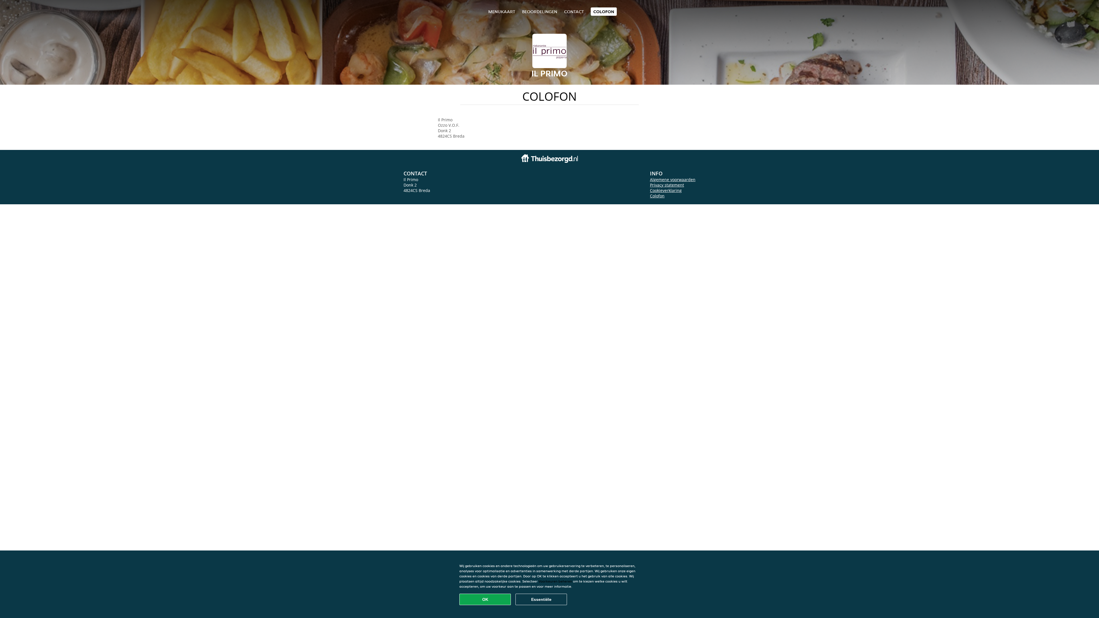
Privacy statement (667, 185)
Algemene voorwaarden (672, 179)
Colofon (657, 196)
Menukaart (501, 12)
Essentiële (541, 599)
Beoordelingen (539, 12)
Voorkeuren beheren (555, 581)
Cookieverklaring (666, 190)
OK (485, 599)
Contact (574, 12)
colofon (603, 12)
